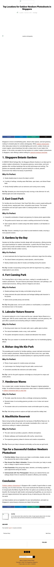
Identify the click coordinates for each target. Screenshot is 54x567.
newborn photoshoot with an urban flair (14, 390)
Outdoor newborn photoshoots (11, 485)
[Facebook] (43, 544)
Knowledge (35, 12)
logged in (10, 528)
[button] (34, 557)
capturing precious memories (38, 152)
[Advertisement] (27, 25)
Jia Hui (13, 514)
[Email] (46, 544)
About (21, 560)
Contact (25, 560)
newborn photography (42, 144)
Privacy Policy (31, 560)
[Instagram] (44, 544)
